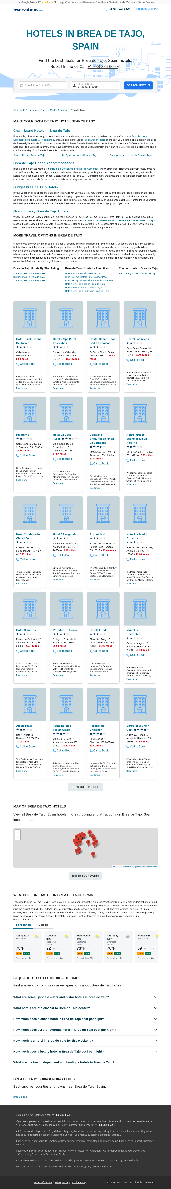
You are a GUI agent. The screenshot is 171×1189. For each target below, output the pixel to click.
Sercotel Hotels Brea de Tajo (29, 155)
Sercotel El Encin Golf (95, 220)
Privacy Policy (62, 1182)
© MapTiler (127, 866)
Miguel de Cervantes (61, 168)
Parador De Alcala (118, 220)
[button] (88, 843)
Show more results (85, 787)
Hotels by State (73, 1160)
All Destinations (54, 1160)
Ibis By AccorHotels (43, 139)
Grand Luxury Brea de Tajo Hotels (40, 211)
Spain (43, 110)
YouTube (73, 1166)
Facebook (52, 1166)
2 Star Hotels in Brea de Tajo (29, 280)
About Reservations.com (29, 1160)
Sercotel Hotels (140, 136)
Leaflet (118, 866)
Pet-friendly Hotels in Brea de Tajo (137, 273)
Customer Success (94, 1160)
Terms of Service (43, 1182)
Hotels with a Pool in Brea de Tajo (83, 273)
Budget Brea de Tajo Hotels (35, 187)
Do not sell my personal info (122, 1160)
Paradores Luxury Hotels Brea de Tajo (131, 155)
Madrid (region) (58, 110)
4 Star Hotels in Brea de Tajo (29, 273)
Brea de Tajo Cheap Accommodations (43, 163)
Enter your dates (85, 875)
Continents (19, 110)
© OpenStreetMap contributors (144, 866)
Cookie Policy (79, 1182)
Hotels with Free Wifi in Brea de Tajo (85, 284)
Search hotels (138, 85)
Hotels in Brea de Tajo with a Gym (83, 287)
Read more (21, 388)
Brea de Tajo (20, 1097)
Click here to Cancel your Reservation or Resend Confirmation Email (54, 1141)
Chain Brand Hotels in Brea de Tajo (41, 130)
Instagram (84, 1166)
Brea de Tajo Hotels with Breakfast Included (89, 280)
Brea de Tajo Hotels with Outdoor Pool (86, 277)
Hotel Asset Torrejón (144, 220)
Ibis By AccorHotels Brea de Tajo (80, 155)
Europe (33, 110)
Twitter (63, 1166)
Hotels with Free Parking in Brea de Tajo (87, 291)
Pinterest (107, 1166)
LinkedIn (96, 1166)
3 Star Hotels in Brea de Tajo (29, 277)
